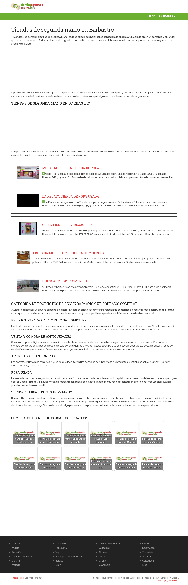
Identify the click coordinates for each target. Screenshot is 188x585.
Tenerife (16, 552)
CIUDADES (166, 16)
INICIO (152, 16)
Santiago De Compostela (69, 556)
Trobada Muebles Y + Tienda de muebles (68, 253)
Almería (103, 552)
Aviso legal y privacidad (167, 581)
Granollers (104, 565)
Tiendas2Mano (16, 578)
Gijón (58, 565)
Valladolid (104, 548)
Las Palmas (61, 543)
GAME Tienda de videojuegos (67, 224)
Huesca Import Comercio (64, 281)
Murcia (15, 548)
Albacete (147, 556)
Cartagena (148, 560)
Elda (144, 565)
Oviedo (146, 543)
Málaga (16, 565)
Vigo (57, 552)
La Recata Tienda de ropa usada (70, 196)
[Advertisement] (94, 69)
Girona (102, 560)
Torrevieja (147, 552)
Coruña (16, 560)
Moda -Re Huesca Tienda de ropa (70, 168)
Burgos (59, 560)
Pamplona (61, 548)
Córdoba (103, 556)
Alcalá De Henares (22, 556)
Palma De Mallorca (109, 543)
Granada (16, 543)
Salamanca (148, 548)
